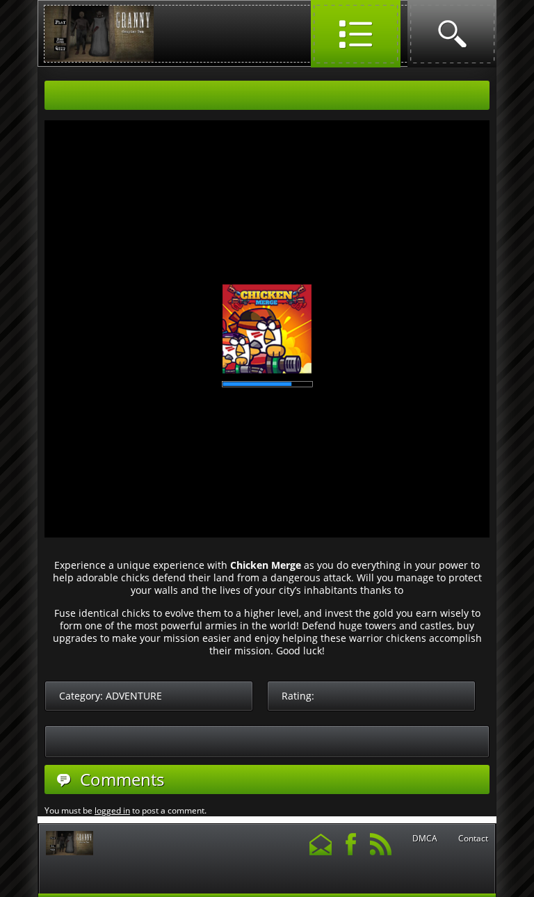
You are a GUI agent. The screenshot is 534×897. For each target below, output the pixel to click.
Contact (473, 838)
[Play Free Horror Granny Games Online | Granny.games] (99, 59)
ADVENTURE (134, 695)
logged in (112, 810)
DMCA (424, 838)
